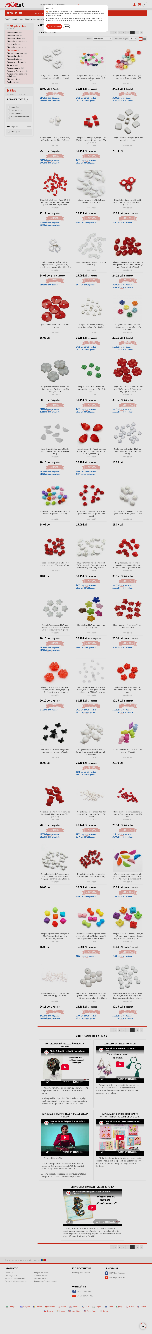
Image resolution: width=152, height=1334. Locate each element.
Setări (66, 26)
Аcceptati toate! (54, 26)
